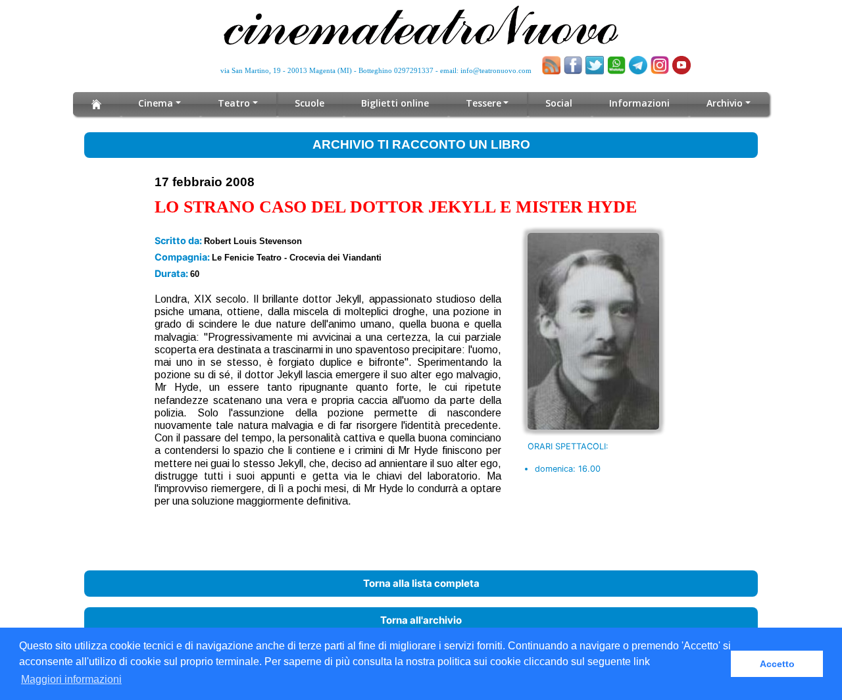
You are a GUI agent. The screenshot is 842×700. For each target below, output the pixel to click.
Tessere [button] (483, 103)
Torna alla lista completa (421, 583)
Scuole (309, 103)
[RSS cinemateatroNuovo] (551, 65)
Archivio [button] (724, 103)
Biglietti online (395, 103)
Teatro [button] (234, 103)
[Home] (96, 104)
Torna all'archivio (421, 620)
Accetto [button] (777, 664)
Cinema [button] (155, 103)
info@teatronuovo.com (496, 70)
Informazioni (639, 103)
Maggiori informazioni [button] (71, 679)
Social (558, 103)
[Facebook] (573, 65)
